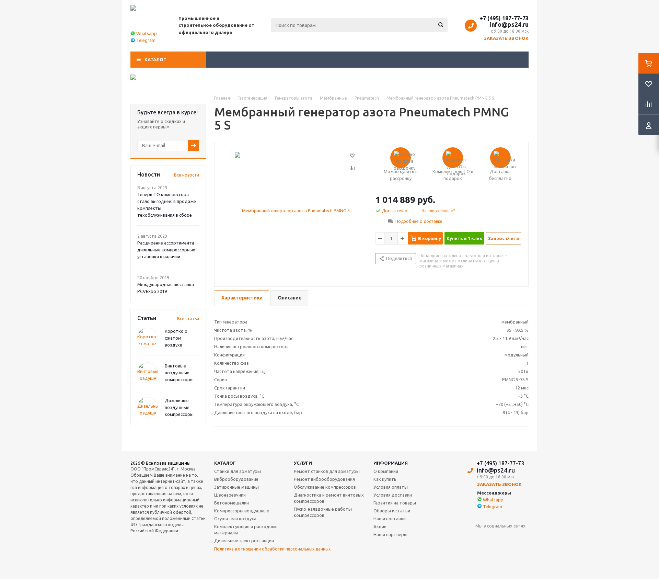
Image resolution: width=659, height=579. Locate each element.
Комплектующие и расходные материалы (246, 529)
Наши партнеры (390, 534)
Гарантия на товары (394, 502)
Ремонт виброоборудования (324, 479)
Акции (379, 526)
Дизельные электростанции (244, 540)
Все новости (186, 175)
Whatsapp (146, 33)
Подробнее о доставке (418, 221)
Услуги (303, 463)
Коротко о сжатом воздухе (176, 338)
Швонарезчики (230, 494)
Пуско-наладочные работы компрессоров (323, 512)
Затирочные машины (236, 487)
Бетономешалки (231, 502)
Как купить (384, 479)
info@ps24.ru (509, 24)
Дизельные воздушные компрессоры (179, 407)
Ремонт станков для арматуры (327, 471)
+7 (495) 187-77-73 (504, 18)
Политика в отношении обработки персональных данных (272, 549)
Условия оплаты (390, 487)
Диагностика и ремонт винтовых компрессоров (329, 497)
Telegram (145, 40)
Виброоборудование (236, 479)
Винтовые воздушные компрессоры (179, 372)
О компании (385, 471)
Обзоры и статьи (391, 510)
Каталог (155, 59)
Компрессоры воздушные (241, 510)
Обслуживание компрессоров (325, 487)
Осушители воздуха (235, 518)
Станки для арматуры (237, 471)
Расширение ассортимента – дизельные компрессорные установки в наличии (167, 249)
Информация (390, 463)
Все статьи (188, 318)
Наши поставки (389, 518)
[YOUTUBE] (480, 537)
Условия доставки (392, 494)
